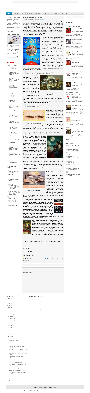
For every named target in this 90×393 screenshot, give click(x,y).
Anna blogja (11, 85)
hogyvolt (11, 184)
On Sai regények (71, 153)
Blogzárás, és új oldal (72, 154)
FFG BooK (11, 78)
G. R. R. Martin (45, 258)
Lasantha (44, 390)
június (10, 325)
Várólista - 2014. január (13, 340)
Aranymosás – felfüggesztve (14, 181)
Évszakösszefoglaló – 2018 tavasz (14, 123)
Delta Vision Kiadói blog (14, 191)
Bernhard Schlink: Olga (13, 112)
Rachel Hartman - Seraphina (14, 159)
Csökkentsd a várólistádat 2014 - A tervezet (17, 370)
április (10, 329)
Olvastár (10, 157)
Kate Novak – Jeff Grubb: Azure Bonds (13, 172)
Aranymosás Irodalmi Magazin (13, 180)
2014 (9, 310)
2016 (9, 305)
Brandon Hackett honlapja (73, 145)
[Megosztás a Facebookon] (28, 260)
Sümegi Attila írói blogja (73, 168)
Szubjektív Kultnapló (13, 115)
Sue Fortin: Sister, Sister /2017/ (13, 133)
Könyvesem (11, 105)
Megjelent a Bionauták (72, 147)
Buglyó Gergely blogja (73, 149)
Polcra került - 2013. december (15, 360)
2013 (9, 380)
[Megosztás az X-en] (27, 260)
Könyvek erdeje (44, 387)
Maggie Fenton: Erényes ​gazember (13, 107)
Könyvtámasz (12, 142)
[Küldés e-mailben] (24, 260)
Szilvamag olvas (12, 138)
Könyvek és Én (12, 111)
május (10, 327)
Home (9, 13)
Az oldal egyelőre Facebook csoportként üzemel (14, 176)
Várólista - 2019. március (77, 51)
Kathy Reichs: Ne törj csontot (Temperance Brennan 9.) (76, 107)
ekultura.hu (11, 170)
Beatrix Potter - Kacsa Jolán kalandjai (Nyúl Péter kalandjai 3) (14, 80)
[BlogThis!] (25, 260)
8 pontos (32, 258)
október (10, 316)
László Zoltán (71, 161)
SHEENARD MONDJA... (73, 172)
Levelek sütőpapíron (13, 96)
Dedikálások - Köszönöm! (73, 169)
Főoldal (42, 264)
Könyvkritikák (12, 95)
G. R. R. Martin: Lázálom (32, 17)
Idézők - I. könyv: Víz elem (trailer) (14, 202)
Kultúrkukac (11, 121)
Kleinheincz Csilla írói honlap (74, 164)
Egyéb (57, 13)
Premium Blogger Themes (50, 390)
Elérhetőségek (19, 13)
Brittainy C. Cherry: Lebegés (14, 139)
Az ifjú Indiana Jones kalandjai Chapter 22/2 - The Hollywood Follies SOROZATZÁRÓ (14, 187)
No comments (42, 19)
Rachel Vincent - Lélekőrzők (14, 154)
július (10, 323)
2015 (9, 307)
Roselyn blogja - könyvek (14, 132)
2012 (9, 382)
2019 (9, 298)
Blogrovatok (47, 13)
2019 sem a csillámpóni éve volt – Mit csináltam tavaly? (75, 158)
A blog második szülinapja (14, 368)
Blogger (16, 209)
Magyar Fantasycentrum (14, 174)
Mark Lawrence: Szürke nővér (13, 117)
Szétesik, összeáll (71, 166)
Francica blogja (12, 153)
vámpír (62, 258)
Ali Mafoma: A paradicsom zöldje (15, 362)
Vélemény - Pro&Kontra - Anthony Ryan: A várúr (13, 149)
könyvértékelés (52, 258)
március (11, 332)
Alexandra (36, 258)
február (10, 334)
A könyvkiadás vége (13, 143)
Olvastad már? (12, 147)
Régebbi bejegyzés (60, 264)
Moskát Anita (71, 156)
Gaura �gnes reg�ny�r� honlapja (74, 175)
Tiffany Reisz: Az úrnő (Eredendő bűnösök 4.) (76, 95)
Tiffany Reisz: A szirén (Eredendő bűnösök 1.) (76, 72)
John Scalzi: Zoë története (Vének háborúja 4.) (77, 61)
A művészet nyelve (13, 162)
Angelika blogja (12, 72)
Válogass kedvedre (33, 13)
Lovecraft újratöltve (12, 198)
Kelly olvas (11, 67)
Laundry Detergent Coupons (61, 390)
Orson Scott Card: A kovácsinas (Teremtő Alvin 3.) (77, 131)
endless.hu (11, 197)
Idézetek (64, 13)
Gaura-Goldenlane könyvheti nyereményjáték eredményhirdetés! (14, 193)
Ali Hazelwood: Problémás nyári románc (14, 74)
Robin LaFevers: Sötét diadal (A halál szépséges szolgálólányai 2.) (77, 84)
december (11, 311)
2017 (9, 303)
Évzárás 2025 (11, 92)
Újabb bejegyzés (25, 264)
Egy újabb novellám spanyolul (73, 150)
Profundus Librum (13, 127)
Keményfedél (11, 91)
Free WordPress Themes (32, 390)
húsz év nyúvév (71, 162)
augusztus (11, 320)
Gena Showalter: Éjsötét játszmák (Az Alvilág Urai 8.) (77, 41)
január (10, 336)
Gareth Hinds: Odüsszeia (14, 68)
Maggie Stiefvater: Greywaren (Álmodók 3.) (13, 87)
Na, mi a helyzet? (12, 101)
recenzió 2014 (57, 258)
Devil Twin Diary (12, 200)
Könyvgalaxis (12, 100)
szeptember (11, 318)
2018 (9, 301)
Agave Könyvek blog (13, 205)
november (11, 314)
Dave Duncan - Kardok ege (14, 128)
